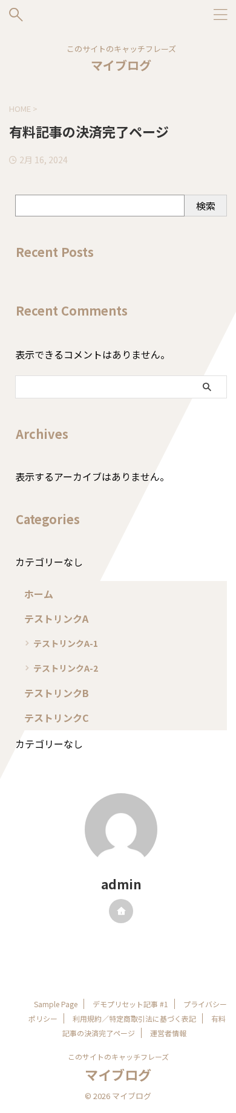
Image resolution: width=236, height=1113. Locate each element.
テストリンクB (56, 693)
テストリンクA (56, 618)
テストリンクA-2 (65, 668)
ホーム (38, 593)
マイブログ (121, 65)
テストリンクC (56, 717)
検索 (205, 205)
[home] (121, 911)
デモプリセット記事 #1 (130, 1004)
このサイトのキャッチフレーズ (118, 1056)
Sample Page (55, 1004)
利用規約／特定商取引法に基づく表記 (134, 1018)
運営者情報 (168, 1033)
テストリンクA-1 (65, 643)
